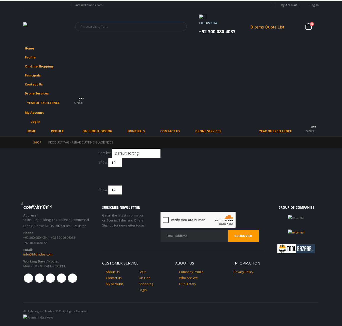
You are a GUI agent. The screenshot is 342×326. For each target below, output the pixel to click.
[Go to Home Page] (24, 143)
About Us (113, 272)
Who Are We (188, 278)
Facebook (28, 278)
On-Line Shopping (39, 66)
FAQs (142, 272)
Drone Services (37, 93)
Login (143, 290)
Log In (314, 5)
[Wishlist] (297, 26)
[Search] (180, 26)
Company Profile (191, 272)
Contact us (114, 278)
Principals (33, 75)
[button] (313, 65)
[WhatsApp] (63, 5)
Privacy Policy (243, 272)
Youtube (50, 278)
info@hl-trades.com (38, 254)
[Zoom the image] (296, 232)
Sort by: (104, 152)
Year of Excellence (43, 103)
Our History (187, 284)
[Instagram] (54, 5)
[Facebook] (26, 5)
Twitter (39, 278)
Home (29, 48)
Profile (30, 57)
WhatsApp (72, 278)
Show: (103, 162)
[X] (35, 5)
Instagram (61, 278)
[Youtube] (45, 5)
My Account (289, 5)
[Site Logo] (45, 26)
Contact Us (34, 84)
